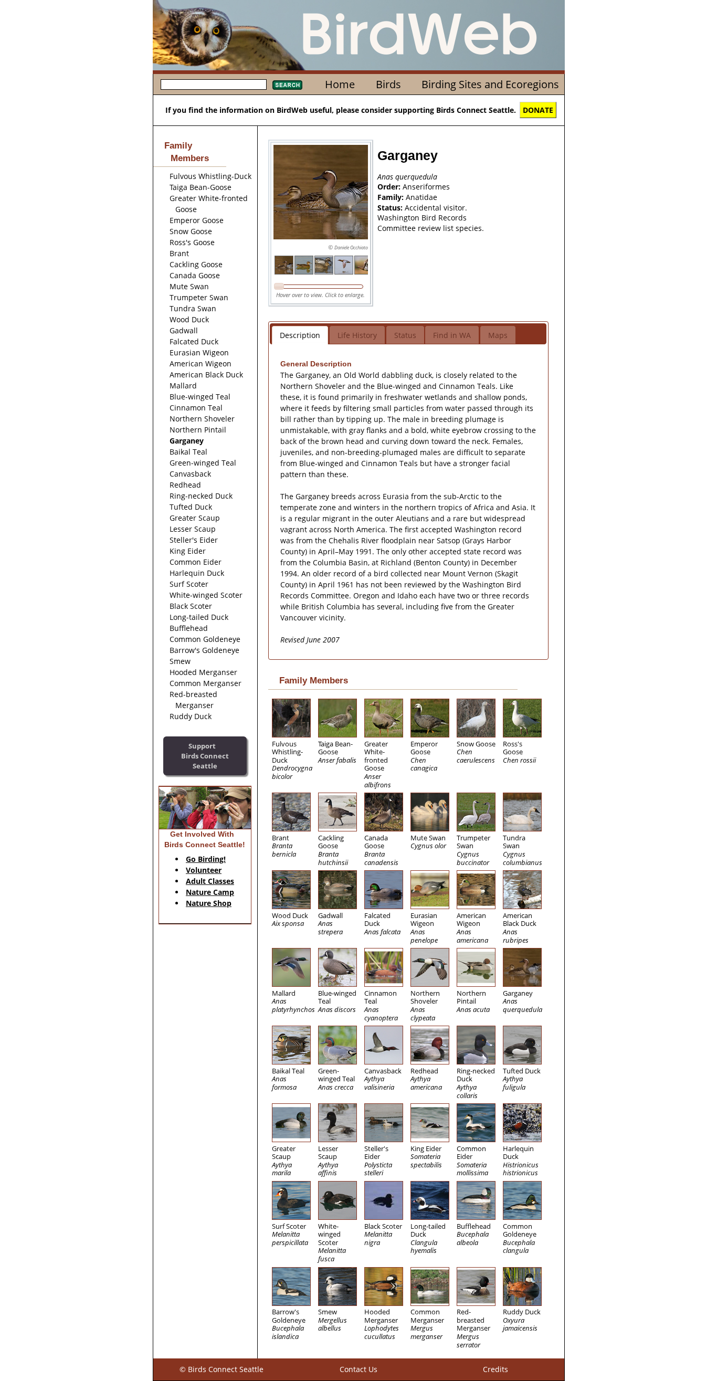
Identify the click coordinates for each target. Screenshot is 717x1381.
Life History (357, 335)
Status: (391, 208)
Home (340, 84)
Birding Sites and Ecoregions (490, 84)
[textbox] (214, 84)
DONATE (538, 110)
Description (300, 335)
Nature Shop (208, 903)
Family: (391, 197)
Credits (495, 1369)
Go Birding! (206, 859)
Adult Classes (210, 881)
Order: (390, 187)
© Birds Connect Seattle (221, 1369)
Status (405, 335)
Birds (388, 84)
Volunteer (204, 870)
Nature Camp (210, 892)
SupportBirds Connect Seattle (205, 755)
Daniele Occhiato (351, 247)
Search (287, 85)
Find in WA (452, 335)
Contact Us (358, 1369)
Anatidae (421, 197)
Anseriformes (426, 187)
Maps (498, 335)
